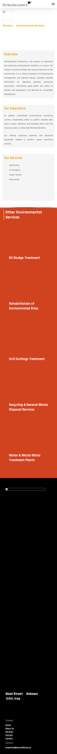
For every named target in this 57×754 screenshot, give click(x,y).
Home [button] (8, 725)
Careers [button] (9, 738)
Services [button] (9, 732)
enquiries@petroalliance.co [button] (18, 747)
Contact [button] (9, 735)
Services (8, 26)
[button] (53, 4)
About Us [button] (9, 728)
